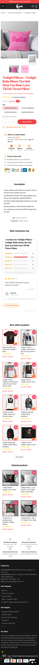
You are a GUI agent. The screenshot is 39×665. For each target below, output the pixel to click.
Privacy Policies (6, 596)
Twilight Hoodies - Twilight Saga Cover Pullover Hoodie (8, 414)
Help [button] (35, 662)
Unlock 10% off (4, 656)
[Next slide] (35, 40)
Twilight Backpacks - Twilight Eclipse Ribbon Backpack (9, 445)
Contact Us (5, 620)
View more (19, 457)
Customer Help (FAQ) (8, 623)
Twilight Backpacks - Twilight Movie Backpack (27, 414)
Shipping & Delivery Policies (10, 611)
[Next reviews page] (35, 311)
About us (4, 590)
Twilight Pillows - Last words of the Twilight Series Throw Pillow (28, 490)
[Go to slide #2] (25, 69)
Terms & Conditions (7, 593)
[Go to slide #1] (14, 69)
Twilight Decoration (15, 13)
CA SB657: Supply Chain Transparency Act (15, 602)
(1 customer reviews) (18, 97)
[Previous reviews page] (24, 311)
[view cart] (36, 6)
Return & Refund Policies (9, 617)
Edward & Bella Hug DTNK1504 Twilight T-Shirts (9, 349)
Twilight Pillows (30, 13)
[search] (33, 6)
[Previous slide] (4, 40)
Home (3, 13)
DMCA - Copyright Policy (9, 599)
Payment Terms (6, 614)
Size (3, 105)
